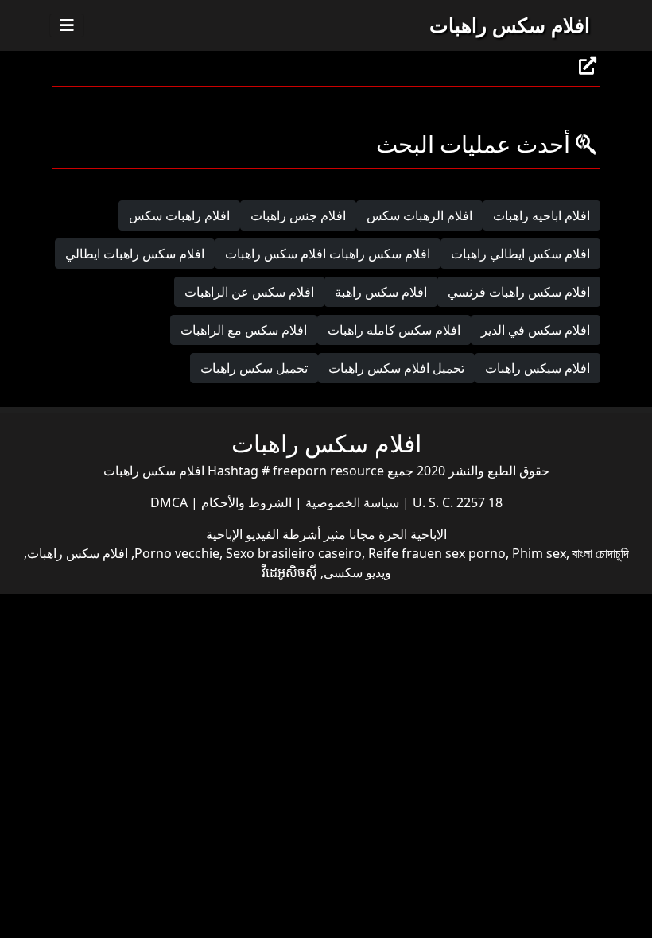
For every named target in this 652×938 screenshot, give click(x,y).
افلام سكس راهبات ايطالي (134, 253)
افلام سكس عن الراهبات (249, 291)
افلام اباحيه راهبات (541, 215)
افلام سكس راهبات (509, 24)
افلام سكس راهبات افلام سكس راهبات (327, 253)
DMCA (169, 502)
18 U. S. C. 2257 (456, 502)
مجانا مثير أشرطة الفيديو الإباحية (290, 534)
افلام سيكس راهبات (537, 368)
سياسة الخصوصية (350, 502)
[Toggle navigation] (66, 25)
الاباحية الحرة (411, 534)
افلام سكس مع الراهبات (243, 330)
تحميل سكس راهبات (254, 368)
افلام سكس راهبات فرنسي (519, 291)
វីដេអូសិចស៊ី (289, 572)
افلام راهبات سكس (179, 215)
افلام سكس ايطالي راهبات (520, 253)
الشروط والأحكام (245, 502)
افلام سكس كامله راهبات (394, 330)
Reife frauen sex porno (437, 553)
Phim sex (539, 553)
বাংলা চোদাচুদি (600, 553)
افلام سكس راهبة (381, 291)
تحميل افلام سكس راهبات (396, 368)
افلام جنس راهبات (298, 215)
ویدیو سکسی (357, 572)
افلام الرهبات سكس (419, 215)
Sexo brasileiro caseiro (294, 553)
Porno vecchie (176, 553)
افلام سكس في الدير (535, 330)
